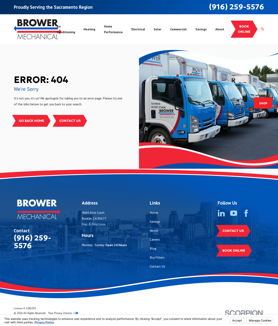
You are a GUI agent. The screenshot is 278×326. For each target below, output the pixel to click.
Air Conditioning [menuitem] (66, 29)
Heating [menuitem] (89, 29)
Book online (244, 29)
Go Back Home (31, 121)
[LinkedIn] (221, 213)
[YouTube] (233, 213)
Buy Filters (157, 257)
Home (154, 212)
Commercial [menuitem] (178, 29)
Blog (153, 248)
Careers (155, 239)
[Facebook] (246, 213)
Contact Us (70, 121)
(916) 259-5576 (236, 6)
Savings (155, 221)
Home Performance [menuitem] (113, 29)
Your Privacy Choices (60, 313)
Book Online (233, 250)
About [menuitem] (219, 29)
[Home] (37, 29)
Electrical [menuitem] (138, 29)
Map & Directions (94, 224)
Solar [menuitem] (157, 29)
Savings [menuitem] (201, 29)
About (154, 230)
